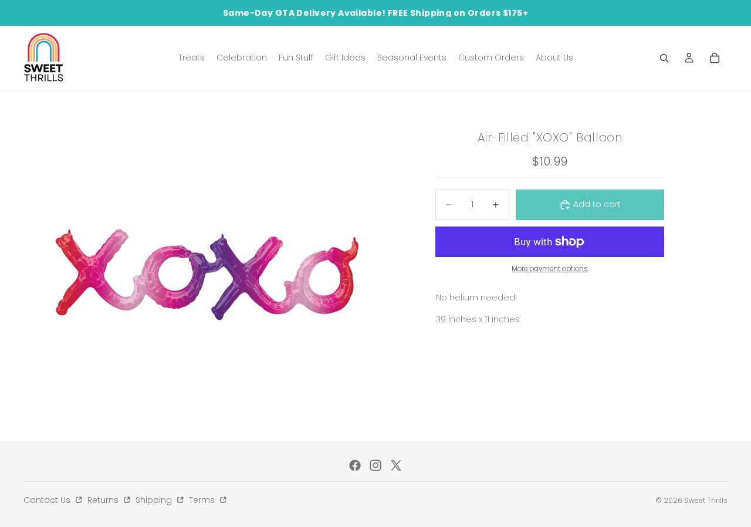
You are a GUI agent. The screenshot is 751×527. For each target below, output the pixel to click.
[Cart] (715, 58)
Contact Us (48, 500)
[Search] (664, 58)
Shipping (155, 500)
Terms (203, 500)
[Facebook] (355, 465)
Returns (104, 500)
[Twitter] (396, 465)
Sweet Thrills (706, 500)
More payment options (550, 268)
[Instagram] (375, 465)
